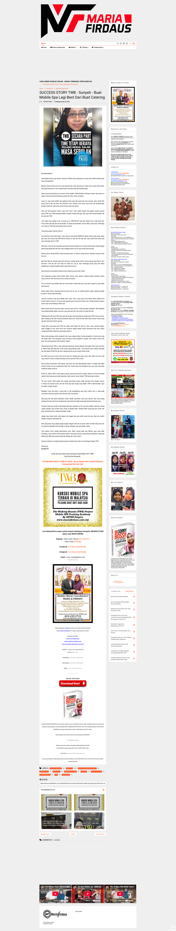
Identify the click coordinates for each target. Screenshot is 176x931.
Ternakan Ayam (98, 47)
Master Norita (118, 581)
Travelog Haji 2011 (119, 582)
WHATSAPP (75, 652)
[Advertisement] (88, 65)
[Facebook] (127, 43)
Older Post (100, 834)
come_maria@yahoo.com (75, 668)
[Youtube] (118, 43)
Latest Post (49, 88)
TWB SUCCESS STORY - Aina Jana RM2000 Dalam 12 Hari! (87, 824)
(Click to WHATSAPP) (123, 179)
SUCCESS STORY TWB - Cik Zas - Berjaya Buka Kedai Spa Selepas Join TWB (88, 805)
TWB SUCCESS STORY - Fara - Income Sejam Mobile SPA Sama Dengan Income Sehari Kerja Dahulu (56, 823)
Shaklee (72, 47)
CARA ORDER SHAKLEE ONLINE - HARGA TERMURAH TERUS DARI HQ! (60, 84)
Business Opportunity (58, 47)
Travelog (84, 47)
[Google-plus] (124, 43)
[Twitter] (121, 43)
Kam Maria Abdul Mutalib (77, 547)
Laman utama (78, 911)
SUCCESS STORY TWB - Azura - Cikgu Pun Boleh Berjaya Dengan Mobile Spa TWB (56, 805)
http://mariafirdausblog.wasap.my (76, 753)
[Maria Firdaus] (88, 39)
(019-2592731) (84, 539)
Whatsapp (77, 542)
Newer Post (45, 834)
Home (45, 47)
